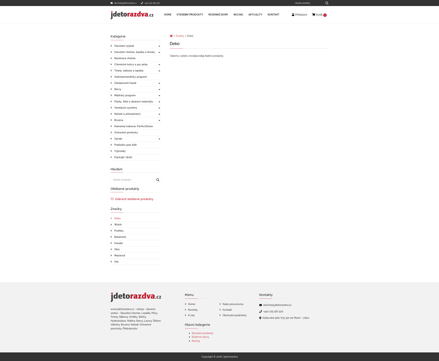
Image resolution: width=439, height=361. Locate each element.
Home (167, 14)
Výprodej (120, 151)
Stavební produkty (190, 14)
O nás (191, 315)
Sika (117, 249)
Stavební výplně (124, 46)
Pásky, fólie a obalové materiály (133, 101)
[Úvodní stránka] (171, 35)
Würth (118, 224)
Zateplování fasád (125, 83)
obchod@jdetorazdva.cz (125, 3)
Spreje (118, 138)
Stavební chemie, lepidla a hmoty (134, 52)
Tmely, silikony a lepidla (129, 70)
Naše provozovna (233, 304)
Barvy (117, 89)
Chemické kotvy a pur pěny (131, 64)
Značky (180, 35)
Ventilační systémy (125, 107)
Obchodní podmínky (235, 315)
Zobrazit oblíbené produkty (134, 199)
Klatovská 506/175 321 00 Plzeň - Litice (286, 317)
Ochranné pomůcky (126, 132)
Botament (120, 237)
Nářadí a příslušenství (127, 114)
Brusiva (118, 120)
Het (116, 261)
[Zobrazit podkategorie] (159, 46)
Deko (117, 218)
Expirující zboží (123, 157)
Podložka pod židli (125, 144)
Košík (320, 14)
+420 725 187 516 (152, 3)
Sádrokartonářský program (130, 76)
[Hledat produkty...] (325, 3)
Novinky (193, 309)
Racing (238, 14)
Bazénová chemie (125, 58)
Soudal (118, 243)
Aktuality (255, 14)
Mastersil (119, 255)
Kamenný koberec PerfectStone (133, 126)
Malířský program (125, 95)
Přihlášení (300, 14)
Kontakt (274, 14)
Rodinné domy (218, 14)
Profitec (119, 230)
